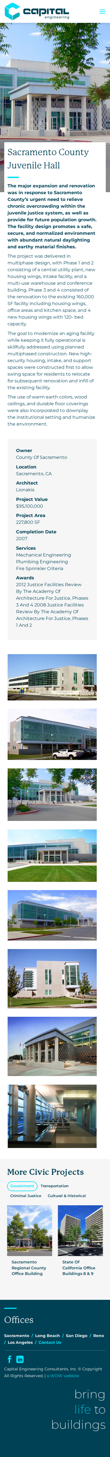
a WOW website (63, 1375)
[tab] (22, 1186)
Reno (98, 1335)
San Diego (76, 1335)
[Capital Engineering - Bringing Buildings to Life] (37, 11)
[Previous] (9, 1245)
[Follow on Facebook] (9, 1360)
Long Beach (47, 1335)
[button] (102, 11)
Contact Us (50, 1342)
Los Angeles (20, 1342)
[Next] (100, 1245)
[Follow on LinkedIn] (19, 1360)
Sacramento (16, 1335)
